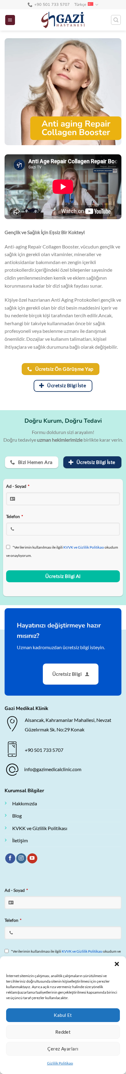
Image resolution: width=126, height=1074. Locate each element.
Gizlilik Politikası (60, 1063)
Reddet (63, 1032)
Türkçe (80, 4)
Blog (17, 815)
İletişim (20, 840)
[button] (117, 964)
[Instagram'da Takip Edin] (21, 858)
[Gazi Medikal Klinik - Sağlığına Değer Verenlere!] (63, 20)
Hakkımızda (24, 803)
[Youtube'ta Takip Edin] (32, 858)
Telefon (14, 516)
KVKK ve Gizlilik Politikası (39, 828)
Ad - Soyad (17, 486)
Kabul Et (63, 1015)
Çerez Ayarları (62, 1048)
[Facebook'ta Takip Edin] (10, 858)
